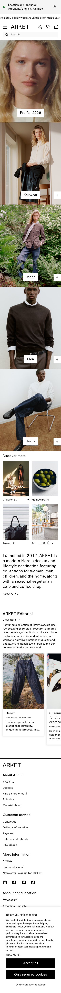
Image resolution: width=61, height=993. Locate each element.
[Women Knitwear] (30, 163)
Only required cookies (30, 974)
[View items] (57, 195)
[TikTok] (33, 882)
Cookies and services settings (30, 984)
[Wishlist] (48, 27)
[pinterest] (24, 882)
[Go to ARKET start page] (20, 27)
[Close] (54, 7)
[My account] (40, 27)
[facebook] (14, 882)
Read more (14, 954)
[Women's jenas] (30, 245)
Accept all (30, 963)
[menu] (5, 27)
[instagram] (5, 882)
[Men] (30, 328)
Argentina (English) (15, 906)
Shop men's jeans (31, 17)
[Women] (30, 81)
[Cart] (56, 27)
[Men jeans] (30, 410)
